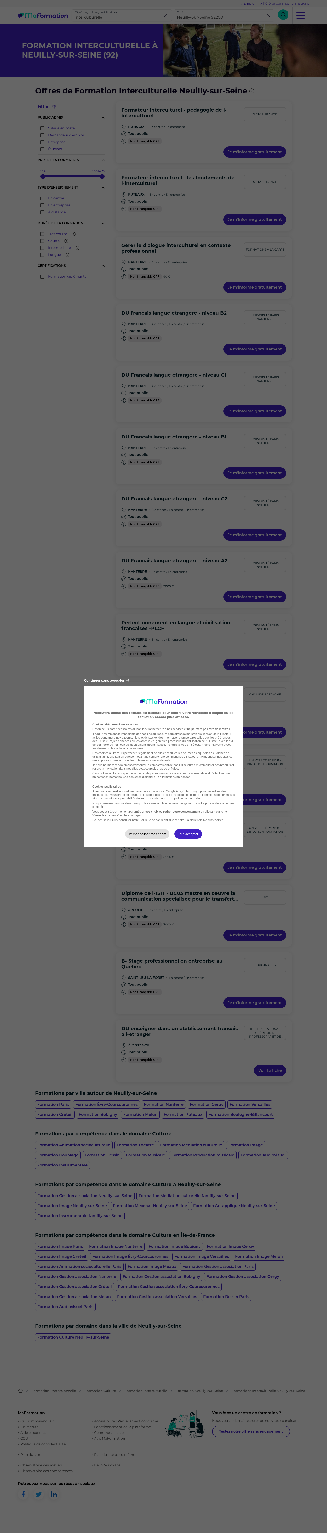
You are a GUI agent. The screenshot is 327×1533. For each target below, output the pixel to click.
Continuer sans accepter (104, 680)
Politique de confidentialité (157, 820)
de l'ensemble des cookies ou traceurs (142, 734)
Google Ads (173, 791)
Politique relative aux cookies (204, 820)
